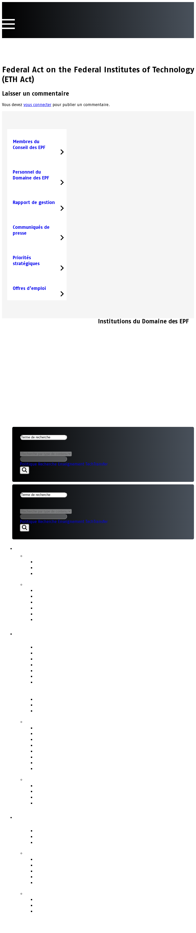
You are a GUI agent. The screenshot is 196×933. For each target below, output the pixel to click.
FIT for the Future (47, 893)
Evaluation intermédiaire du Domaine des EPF (85, 614)
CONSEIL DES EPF (26, 324)
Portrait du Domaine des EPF (62, 824)
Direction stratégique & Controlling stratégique (86, 728)
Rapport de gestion (56, 590)
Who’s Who (47, 665)
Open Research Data (56, 877)
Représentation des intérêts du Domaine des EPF (88, 757)
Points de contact (47, 779)
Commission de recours (60, 786)
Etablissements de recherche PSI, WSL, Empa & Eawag (93, 842)
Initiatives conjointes (58, 871)
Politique (28, 464)
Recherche (47, 464)
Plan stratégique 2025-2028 (65, 608)
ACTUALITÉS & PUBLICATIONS (36, 331)
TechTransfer (96, 464)
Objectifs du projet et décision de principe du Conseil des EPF (102, 905)
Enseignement (71, 464)
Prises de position (54, 568)
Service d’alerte (52, 791)
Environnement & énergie (63, 882)
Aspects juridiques (29, 345)
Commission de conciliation (65, 797)
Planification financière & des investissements (86, 733)
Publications (40, 584)
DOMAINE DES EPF (27, 338)
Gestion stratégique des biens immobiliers (81, 739)
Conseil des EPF (39, 633)
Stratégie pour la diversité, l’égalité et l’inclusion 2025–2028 (102, 619)
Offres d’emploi (51, 682)
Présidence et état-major (62, 659)
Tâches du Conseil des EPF (58, 721)
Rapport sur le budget (59, 596)
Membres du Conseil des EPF (66, 647)
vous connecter (37, 104)
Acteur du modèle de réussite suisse (75, 831)
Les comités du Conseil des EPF (68, 671)
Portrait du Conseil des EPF (59, 640)
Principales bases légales (62, 705)
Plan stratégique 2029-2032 (65, 602)
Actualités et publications (55, 547)
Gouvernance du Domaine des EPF (69, 692)
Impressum (22, 351)
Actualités (38, 555)
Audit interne (50, 676)
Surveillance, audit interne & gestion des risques (89, 768)
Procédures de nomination (64, 745)
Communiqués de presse (61, 562)
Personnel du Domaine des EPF (69, 751)
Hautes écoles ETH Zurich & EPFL (70, 836)
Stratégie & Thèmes (50, 852)
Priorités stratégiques (58, 859)
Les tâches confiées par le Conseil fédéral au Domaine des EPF (102, 865)
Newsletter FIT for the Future (67, 573)
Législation (47, 763)
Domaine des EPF (42, 816)
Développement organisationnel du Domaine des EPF (93, 899)
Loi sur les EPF (50, 699)
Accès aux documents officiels (67, 803)
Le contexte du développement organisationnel (87, 911)
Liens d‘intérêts (52, 653)
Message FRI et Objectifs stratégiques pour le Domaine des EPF (103, 711)
